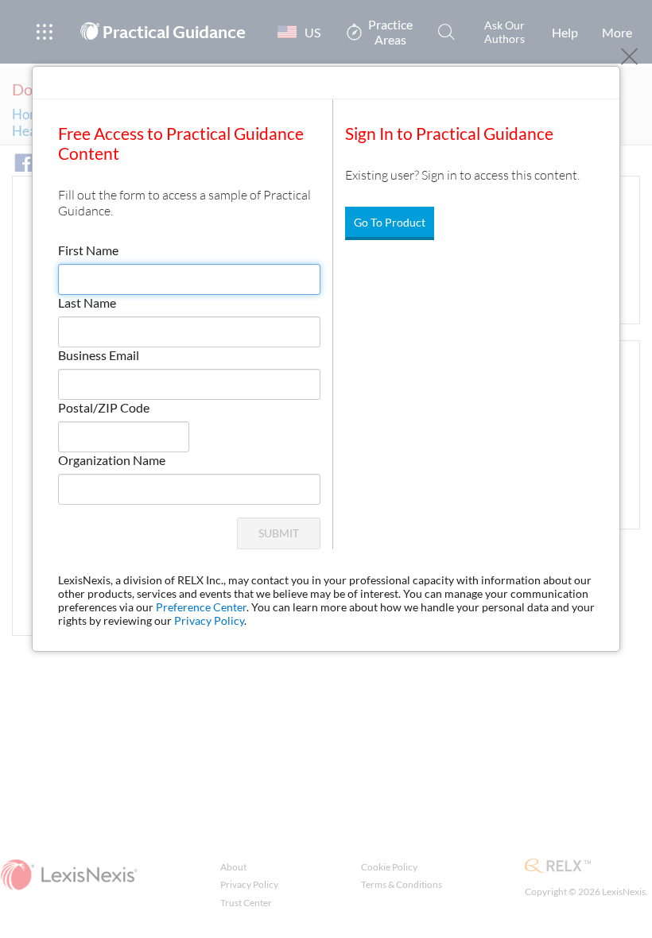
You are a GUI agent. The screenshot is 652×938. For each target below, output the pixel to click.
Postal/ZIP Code (103, 407)
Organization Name (111, 459)
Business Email (98, 354)
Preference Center (201, 607)
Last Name (87, 302)
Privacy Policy (209, 620)
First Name (88, 250)
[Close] (629, 57)
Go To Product (389, 222)
